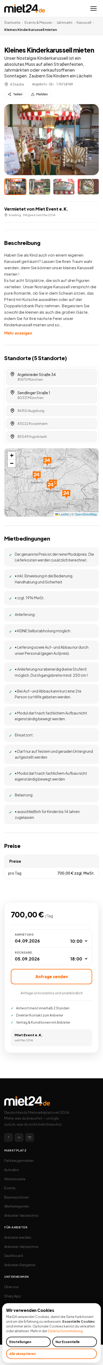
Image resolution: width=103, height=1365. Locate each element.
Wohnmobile (14, 1179)
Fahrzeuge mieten (19, 1160)
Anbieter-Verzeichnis (21, 1215)
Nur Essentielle (67, 1342)
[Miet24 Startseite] (24, 8)
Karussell (84, 22)
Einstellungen (20, 1342)
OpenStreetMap (85, 514)
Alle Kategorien (16, 1206)
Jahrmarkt (64, 22)
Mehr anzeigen (18, 333)
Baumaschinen (16, 1197)
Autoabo (11, 1170)
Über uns (11, 1287)
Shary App (12, 1296)
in (19, 1137)
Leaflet (63, 514)
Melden (42, 94)
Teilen (17, 94)
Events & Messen (38, 22)
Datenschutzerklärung (65, 1331)
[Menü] (93, 8)
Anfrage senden (51, 976)
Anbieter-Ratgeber (19, 1265)
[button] (51, 139)
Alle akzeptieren (22, 1354)
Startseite (12, 22)
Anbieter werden (17, 1237)
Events (10, 1188)
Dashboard (13, 1255)
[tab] (15, 186)
